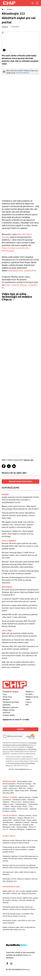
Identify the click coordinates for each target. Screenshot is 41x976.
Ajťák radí (22, 788)
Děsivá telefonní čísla (24, 781)
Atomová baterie (15, 825)
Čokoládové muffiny (19, 799)
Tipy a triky (7, 631)
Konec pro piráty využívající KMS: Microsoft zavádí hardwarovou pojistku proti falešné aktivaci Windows (19, 623)
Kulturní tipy (13, 788)
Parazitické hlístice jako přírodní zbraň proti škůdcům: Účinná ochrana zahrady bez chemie (19, 908)
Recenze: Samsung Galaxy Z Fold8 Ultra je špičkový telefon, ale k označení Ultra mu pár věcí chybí (19, 555)
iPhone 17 (32, 827)
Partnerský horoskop (24, 784)
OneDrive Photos (19, 820)
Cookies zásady (9, 715)
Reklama (6, 699)
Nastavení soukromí (10, 707)
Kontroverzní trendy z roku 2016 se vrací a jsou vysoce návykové (19, 922)
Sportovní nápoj (28, 802)
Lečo (30, 806)
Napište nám (29, 460)
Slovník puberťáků (9, 784)
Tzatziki (6, 806)
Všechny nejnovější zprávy (20, 481)
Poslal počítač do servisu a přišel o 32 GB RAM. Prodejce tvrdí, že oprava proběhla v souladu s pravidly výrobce (19, 849)
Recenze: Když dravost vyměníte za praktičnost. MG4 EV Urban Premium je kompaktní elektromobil (20, 866)
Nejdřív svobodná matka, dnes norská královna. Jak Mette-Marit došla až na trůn (19, 928)
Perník (25, 806)
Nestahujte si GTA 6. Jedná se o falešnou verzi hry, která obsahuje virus (20, 880)
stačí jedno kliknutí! (22, 73)
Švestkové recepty (9, 809)
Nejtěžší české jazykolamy (18, 786)
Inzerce (28, 702)
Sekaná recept (16, 806)
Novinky (9, 9)
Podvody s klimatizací (17, 829)
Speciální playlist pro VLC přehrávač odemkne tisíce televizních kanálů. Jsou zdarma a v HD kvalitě (20, 655)
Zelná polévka (33, 804)
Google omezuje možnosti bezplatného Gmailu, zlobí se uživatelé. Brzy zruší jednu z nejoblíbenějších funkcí (20, 499)
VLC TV (5, 829)
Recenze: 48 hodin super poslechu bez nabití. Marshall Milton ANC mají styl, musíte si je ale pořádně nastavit (20, 546)
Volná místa (7, 697)
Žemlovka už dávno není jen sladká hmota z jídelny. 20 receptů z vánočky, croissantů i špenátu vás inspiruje (20, 900)
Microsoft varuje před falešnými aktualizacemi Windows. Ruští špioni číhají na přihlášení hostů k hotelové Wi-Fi (20, 592)
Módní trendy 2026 (21, 790)
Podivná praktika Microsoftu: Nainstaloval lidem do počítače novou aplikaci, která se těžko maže (18, 515)
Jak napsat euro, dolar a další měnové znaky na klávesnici (19, 873)
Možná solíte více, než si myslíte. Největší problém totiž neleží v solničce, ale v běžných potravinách (20, 892)
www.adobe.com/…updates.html (22, 270)
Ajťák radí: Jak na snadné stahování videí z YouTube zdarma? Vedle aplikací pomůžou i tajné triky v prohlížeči (19, 664)
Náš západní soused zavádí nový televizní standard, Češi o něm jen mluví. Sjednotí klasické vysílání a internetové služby (18, 524)
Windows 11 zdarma (22, 822)
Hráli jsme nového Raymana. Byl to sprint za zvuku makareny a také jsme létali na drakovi (20, 842)
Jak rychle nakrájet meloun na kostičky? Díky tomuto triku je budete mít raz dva (18, 915)
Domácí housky (22, 809)
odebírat (20, 729)
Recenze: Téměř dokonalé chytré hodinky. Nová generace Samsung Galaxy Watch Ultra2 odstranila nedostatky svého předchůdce (20, 564)
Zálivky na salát (8, 804)
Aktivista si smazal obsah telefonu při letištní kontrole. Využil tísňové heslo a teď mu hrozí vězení (19, 608)
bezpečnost (7, 587)
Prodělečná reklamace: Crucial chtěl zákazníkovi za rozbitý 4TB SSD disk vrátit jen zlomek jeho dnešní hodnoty (20, 858)
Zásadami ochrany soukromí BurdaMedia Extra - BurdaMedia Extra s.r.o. (20, 749)
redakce (5, 27)
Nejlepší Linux (31, 829)
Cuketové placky (20, 804)
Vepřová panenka (25, 797)
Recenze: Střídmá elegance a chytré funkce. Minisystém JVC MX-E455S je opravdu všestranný (19, 580)
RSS (27, 705)
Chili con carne (16, 802)
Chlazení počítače (25, 815)
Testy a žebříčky (9, 541)
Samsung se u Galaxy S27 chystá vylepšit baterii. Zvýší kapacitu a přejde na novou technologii (17, 533)
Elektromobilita (22, 827)
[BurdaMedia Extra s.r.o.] (15, 685)
